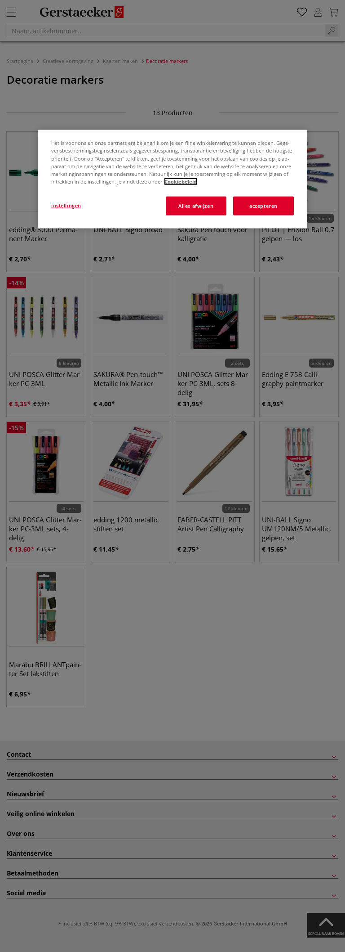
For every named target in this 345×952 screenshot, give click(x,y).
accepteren (263, 205)
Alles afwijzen (195, 205)
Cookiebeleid (180, 181)
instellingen (66, 205)
